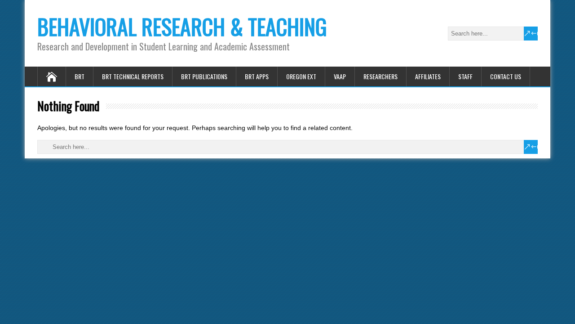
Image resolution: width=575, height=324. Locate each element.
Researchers (380, 76)
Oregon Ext (301, 76)
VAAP (340, 76)
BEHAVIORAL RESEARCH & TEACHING (182, 26)
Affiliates (428, 76)
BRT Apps (257, 76)
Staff (465, 76)
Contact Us (505, 76)
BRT (79, 76)
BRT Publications (204, 76)
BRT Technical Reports (133, 76)
